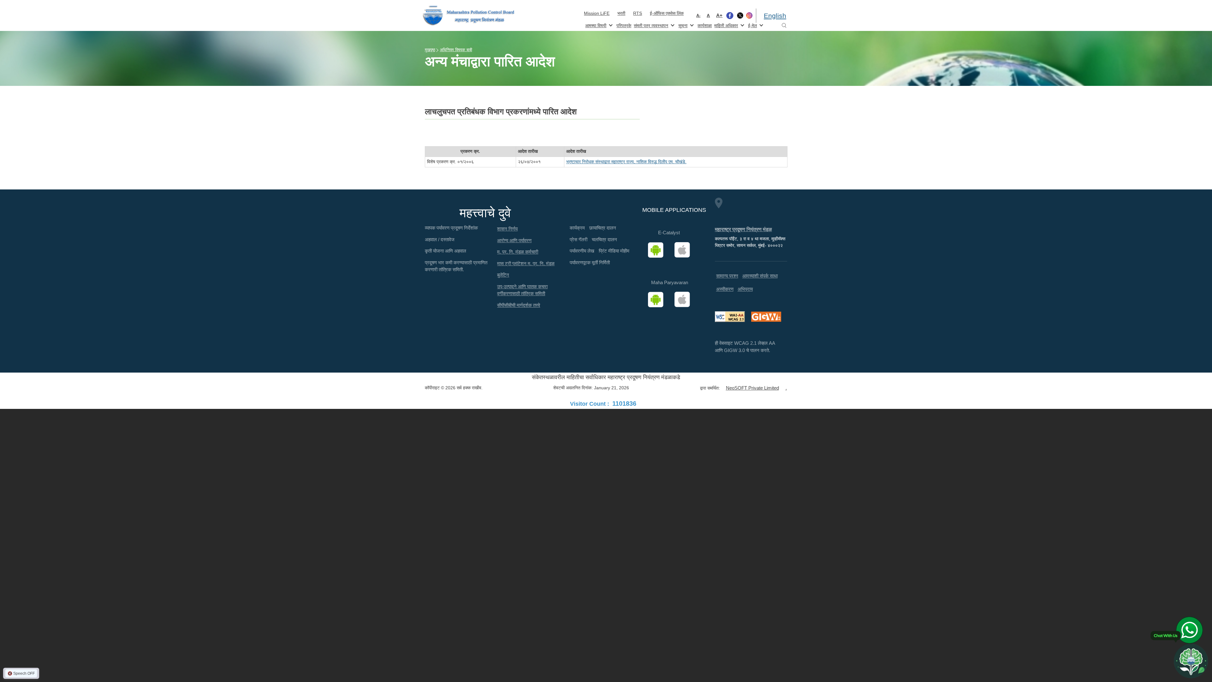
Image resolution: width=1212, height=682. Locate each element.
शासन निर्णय (507, 228)
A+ (719, 15)
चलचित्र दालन (604, 239)
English (775, 15)
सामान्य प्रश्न (727, 275)
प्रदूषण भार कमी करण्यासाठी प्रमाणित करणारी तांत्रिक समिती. (456, 266)
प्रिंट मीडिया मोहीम (614, 251)
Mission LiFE (596, 13)
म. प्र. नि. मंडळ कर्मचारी (517, 251)
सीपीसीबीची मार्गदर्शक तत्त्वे (518, 305)
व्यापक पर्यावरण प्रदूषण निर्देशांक (451, 227)
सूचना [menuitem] (682, 25)
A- (698, 15)
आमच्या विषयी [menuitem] (595, 25)
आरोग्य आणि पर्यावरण (514, 240)
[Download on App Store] (684, 250)
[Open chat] (1191, 661)
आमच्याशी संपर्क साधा (760, 275)
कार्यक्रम (577, 227)
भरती (621, 13)
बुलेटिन (503, 275)
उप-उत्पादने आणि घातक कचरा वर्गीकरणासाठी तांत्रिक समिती (522, 290)
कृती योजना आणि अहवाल (445, 251)
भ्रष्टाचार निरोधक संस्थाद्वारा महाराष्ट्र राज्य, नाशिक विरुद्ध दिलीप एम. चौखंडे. (626, 161)
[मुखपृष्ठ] (468, 15)
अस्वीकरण (725, 289)
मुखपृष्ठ (430, 49)
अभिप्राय (745, 289)
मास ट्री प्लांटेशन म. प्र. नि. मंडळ (526, 263)
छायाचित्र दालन (602, 227)
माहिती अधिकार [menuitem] (725, 25)
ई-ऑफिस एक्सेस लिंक (667, 13)
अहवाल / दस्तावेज (439, 239)
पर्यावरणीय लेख (582, 251)
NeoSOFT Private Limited (752, 388)
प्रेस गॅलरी (578, 239)
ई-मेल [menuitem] (752, 25)
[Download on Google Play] (658, 250)
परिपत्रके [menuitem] (623, 25)
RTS (637, 13)
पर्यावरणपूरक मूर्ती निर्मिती (590, 262)
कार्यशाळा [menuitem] (705, 25)
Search (784, 25)
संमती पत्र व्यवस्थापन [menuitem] (650, 25)
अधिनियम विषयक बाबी (456, 49)
